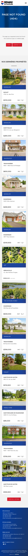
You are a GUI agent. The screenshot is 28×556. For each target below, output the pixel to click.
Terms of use (12, 552)
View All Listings (14, 499)
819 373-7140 (8, 536)
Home (9, 44)
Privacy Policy (6, 552)
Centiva (16, 554)
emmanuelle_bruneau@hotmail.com (14, 518)
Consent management (20, 552)
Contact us (17, 44)
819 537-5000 (8, 515)
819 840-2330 (8, 535)
